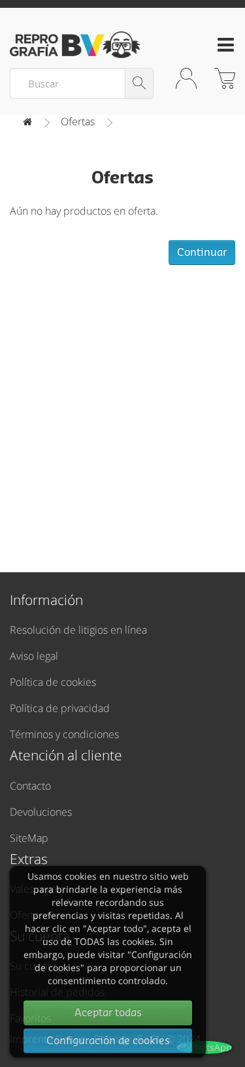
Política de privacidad (60, 708)
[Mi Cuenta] (186, 90)
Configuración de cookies (108, 1041)
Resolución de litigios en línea (78, 630)
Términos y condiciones (64, 734)
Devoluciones (41, 812)
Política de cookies (53, 682)
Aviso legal (34, 656)
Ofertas (78, 121)
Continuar (202, 252)
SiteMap (29, 838)
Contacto (30, 786)
